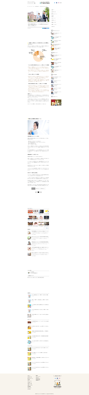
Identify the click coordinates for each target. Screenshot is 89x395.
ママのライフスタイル (30, 277)
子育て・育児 (30, 6)
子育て (33, 6)
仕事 (39, 277)
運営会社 (37, 375)
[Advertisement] (33, 284)
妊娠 (41, 277)
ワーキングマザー (36, 277)
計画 (43, 277)
